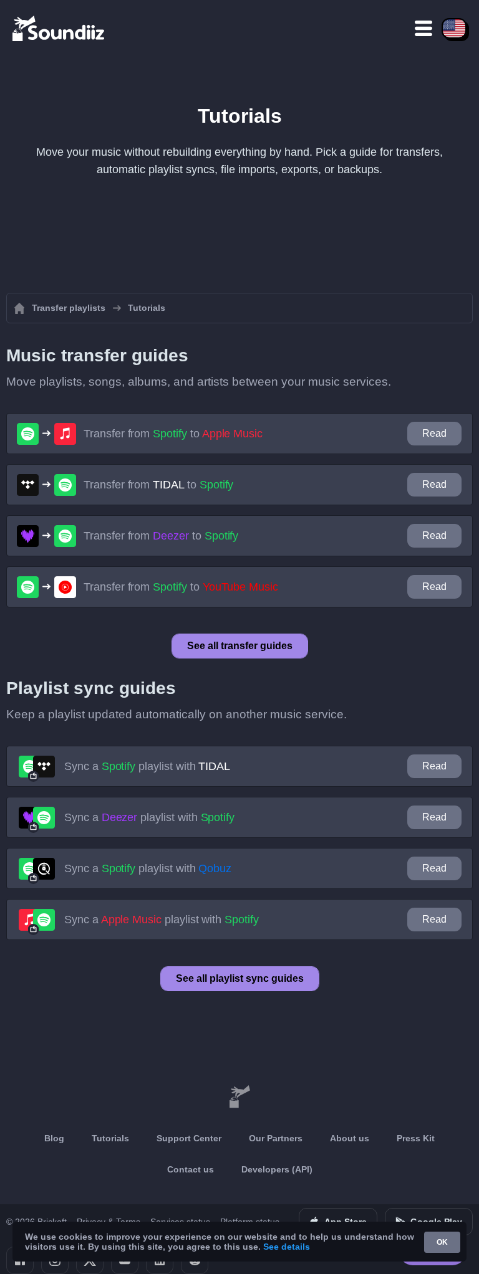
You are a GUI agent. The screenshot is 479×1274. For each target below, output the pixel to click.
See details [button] (286, 1247)
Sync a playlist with (147, 766)
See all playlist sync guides (240, 978)
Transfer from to (173, 433)
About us (349, 1138)
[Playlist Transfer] (59, 28)
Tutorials (110, 1138)
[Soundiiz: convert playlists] (239, 1097)
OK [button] (442, 1242)
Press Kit (416, 1138)
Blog (54, 1138)
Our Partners (275, 1138)
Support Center (189, 1138)
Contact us (190, 1169)
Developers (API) (276, 1169)
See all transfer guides (240, 645)
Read (434, 433)
